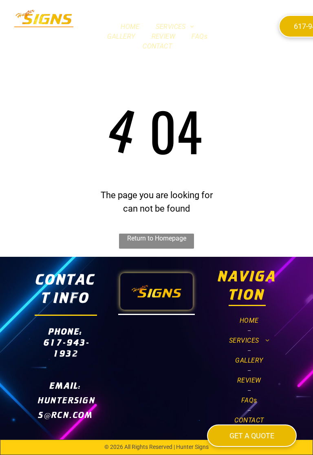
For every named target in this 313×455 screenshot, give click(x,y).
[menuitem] (130, 27)
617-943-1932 (67, 348)
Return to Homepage (156, 238)
